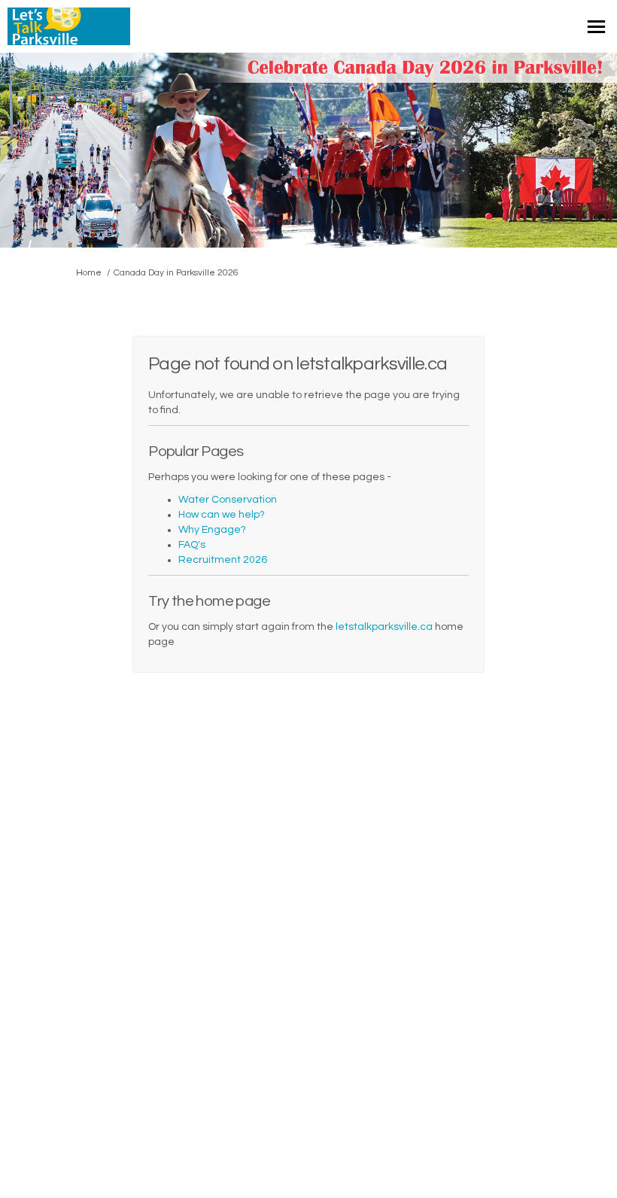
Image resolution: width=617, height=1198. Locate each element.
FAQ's (191, 545)
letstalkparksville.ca (384, 627)
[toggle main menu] (596, 27)
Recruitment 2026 (222, 560)
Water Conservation (227, 499)
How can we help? (221, 514)
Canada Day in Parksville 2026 (176, 273)
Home (89, 273)
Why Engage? (212, 530)
